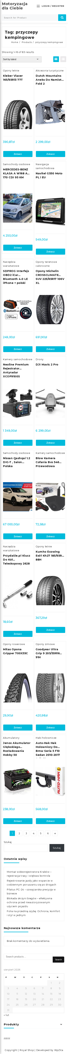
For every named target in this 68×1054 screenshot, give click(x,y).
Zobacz (18, 154)
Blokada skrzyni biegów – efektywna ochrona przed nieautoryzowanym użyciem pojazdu (29, 902)
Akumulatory (11, 737)
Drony (40, 359)
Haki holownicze (46, 737)
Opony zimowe (45, 644)
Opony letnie (11, 70)
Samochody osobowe (16, 164)
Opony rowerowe (14, 644)
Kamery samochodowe (17, 359)
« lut (6, 1015)
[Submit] (62, 17)
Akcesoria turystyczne (50, 70)
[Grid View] (56, 59)
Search (58, 959)
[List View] (63, 59)
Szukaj (8, 842)
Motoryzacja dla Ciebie (15, 6)
